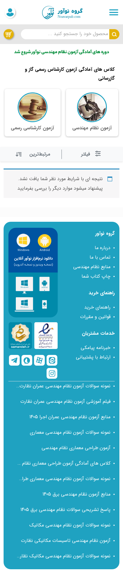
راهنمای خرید (97, 307)
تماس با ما (100, 257)
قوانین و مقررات (95, 316)
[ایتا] (52, 360)
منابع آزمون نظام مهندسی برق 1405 (76, 494)
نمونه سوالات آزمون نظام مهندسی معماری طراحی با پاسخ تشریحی (63, 478)
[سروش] (26, 360)
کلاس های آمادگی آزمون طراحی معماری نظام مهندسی (63, 463)
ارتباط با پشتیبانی (93, 357)
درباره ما (102, 247)
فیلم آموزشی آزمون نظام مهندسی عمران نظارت (65, 401)
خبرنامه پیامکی (95, 347)
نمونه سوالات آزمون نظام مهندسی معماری (70, 432)
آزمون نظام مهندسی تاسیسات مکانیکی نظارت (65, 540)
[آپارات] (39, 360)
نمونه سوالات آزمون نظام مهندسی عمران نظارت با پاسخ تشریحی (63, 386)
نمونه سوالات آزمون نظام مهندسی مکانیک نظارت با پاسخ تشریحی (63, 556)
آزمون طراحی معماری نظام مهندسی (75, 448)
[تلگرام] (14, 360)
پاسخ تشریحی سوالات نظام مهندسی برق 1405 (65, 509)
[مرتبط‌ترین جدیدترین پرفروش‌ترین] (33, 154)
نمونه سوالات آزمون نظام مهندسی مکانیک (69, 525)
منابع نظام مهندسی (91, 267)
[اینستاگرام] (52, 373)
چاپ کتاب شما (96, 276)
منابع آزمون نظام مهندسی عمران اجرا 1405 (69, 417)
